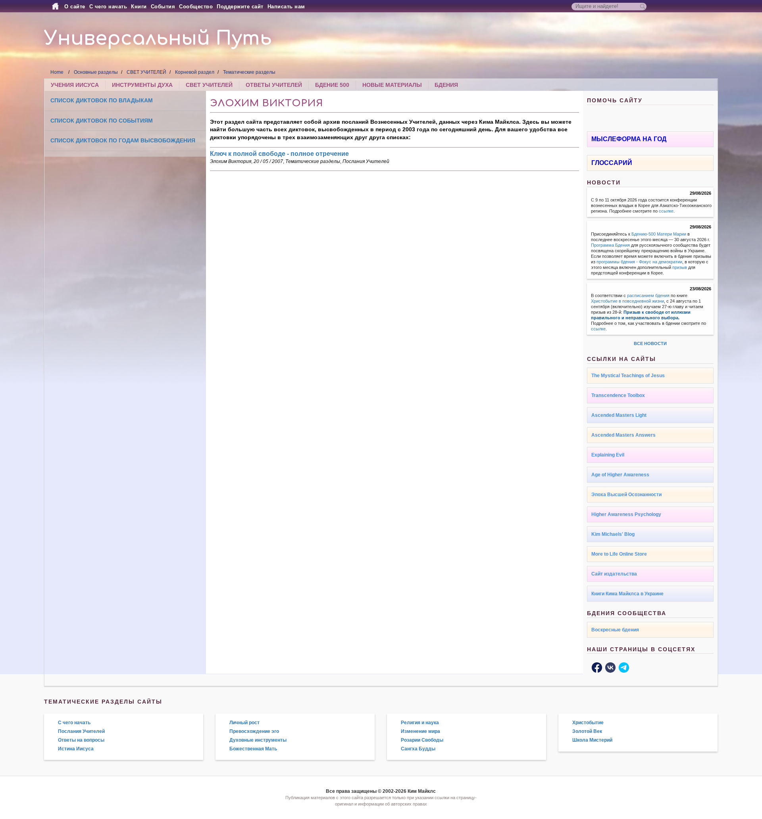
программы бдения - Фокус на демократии (639, 261)
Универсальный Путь (158, 38)
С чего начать (108, 7)
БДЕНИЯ (446, 85)
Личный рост (244, 722)
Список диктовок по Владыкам (101, 100)
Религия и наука (420, 722)
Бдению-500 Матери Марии (658, 234)
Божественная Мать (253, 749)
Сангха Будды (418, 749)
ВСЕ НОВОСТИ (650, 343)
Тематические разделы (249, 72)
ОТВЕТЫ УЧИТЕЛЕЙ (274, 85)
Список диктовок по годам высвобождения (122, 140)
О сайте (74, 7)
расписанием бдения (648, 295)
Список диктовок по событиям (101, 120)
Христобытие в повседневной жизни (627, 301)
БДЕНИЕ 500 (332, 85)
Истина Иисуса (76, 749)
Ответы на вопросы (81, 740)
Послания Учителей (366, 161)
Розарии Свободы (422, 740)
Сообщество (196, 7)
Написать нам (286, 7)
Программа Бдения (610, 245)
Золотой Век (587, 731)
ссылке (666, 211)
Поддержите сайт (240, 7)
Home (57, 72)
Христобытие (588, 722)
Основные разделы (96, 72)
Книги (139, 7)
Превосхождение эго (254, 731)
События (163, 7)
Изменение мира (420, 731)
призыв (679, 267)
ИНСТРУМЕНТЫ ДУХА (142, 85)
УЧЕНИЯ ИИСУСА (75, 85)
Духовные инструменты (258, 740)
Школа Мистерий (592, 740)
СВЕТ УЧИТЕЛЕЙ (146, 72)
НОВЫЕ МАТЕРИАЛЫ (392, 85)
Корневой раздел (194, 72)
